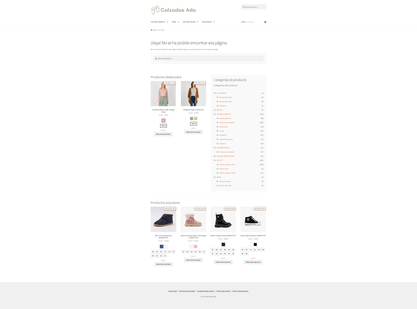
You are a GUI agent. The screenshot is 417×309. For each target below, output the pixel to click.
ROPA (174, 22)
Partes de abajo (225, 181)
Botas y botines (225, 118)
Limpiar (163, 130)
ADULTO (220, 110)
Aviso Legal (173, 291)
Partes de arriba (225, 185)
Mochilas (222, 106)
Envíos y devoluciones (240, 291)
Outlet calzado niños (227, 164)
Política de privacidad (187, 291)
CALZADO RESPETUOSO (225, 156)
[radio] (163, 120)
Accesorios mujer (225, 97)
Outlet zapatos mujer (227, 173)
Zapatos (222, 143)
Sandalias (223, 135)
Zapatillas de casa (226, 139)
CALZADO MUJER (189, 22)
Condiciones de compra (205, 291)
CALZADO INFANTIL (158, 22)
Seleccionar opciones (163, 134)
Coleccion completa (226, 122)
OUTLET (220, 160)
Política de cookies (223, 291)
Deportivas (223, 127)
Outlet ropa (223, 169)
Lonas (221, 131)
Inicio (155, 30)
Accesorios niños (225, 101)
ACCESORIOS (207, 22)
